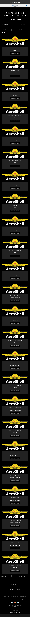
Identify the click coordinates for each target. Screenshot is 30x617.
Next (24, 30)
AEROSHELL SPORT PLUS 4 (15, 340)
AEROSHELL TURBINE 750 (15, 430)
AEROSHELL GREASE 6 (15, 228)
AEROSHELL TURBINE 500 (15, 363)
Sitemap (18, 615)
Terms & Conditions (15, 587)
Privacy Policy (15, 584)
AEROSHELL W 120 (15, 498)
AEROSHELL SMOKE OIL (15, 318)
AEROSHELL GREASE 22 (15, 160)
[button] (15, 24)
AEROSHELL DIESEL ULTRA (15, 115)
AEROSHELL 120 (15, 48)
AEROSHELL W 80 (15, 543)
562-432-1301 (17, 2)
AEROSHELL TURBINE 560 (15, 408)
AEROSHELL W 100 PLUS (15, 475)
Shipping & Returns (15, 589)
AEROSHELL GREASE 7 (15, 273)
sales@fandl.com (16, 612)
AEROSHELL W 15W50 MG (15, 520)
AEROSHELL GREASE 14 (15, 138)
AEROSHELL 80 (15, 93)
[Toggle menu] (4, 5)
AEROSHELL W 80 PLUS (15, 565)
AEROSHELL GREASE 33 (15, 183)
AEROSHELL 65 (15, 70)
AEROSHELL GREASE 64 (15, 250)
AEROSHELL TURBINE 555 (15, 385)
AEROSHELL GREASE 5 (15, 205)
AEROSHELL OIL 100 (15, 295)
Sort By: (3, 32)
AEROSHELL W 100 (15, 453)
